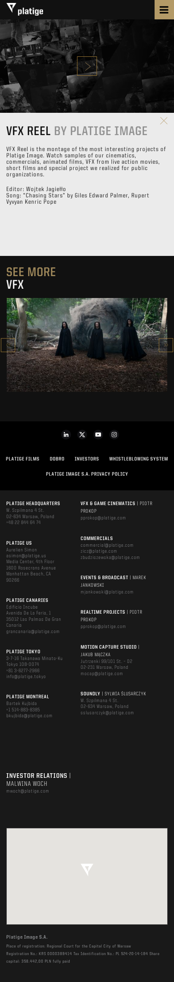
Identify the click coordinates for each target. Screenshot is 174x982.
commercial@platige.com (107, 545)
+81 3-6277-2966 (23, 670)
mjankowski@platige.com (107, 592)
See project (87, 363)
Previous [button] (8, 345)
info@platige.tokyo (26, 676)
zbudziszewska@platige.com (110, 557)
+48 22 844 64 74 (23, 522)
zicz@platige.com (99, 551)
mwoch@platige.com (27, 791)
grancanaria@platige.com (33, 631)
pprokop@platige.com (103, 518)
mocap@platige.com (102, 673)
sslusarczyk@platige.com (107, 713)
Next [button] (166, 345)
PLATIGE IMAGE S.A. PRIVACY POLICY (87, 474)
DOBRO (57, 459)
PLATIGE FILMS (23, 459)
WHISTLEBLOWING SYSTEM (138, 459)
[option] (87, 345)
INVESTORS (87, 459)
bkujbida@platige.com (29, 716)
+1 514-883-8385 (23, 710)
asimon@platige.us (26, 556)
